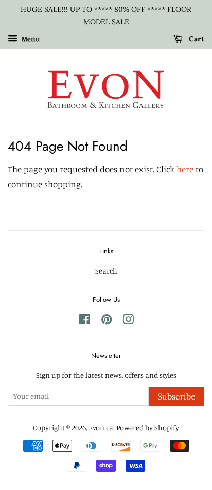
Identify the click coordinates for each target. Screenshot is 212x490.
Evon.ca (101, 427)
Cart (195, 38)
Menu (30, 38)
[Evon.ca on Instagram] (128, 321)
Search (106, 270)
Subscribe (176, 396)
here (184, 169)
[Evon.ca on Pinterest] (106, 321)
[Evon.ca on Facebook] (85, 321)
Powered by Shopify (147, 427)
